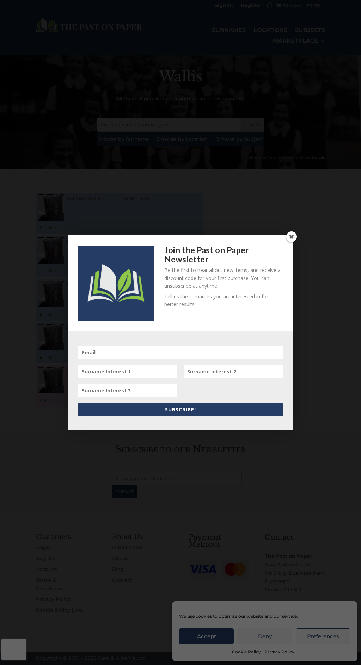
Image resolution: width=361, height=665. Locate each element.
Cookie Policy (246, 651)
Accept (206, 636)
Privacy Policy (279, 651)
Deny (265, 636)
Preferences (323, 636)
